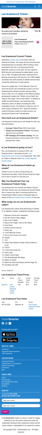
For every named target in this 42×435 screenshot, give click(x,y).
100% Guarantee (7, 353)
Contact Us (5, 349)
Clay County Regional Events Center (13, 289)
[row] (21, 42)
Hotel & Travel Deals (8, 365)
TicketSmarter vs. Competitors (11, 363)
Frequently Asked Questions (11, 351)
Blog (3, 370)
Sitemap (4, 386)
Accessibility (6, 384)
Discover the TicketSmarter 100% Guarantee (21, 2)
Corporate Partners (8, 361)
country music (15, 60)
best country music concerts (21, 197)
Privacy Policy (6, 380)
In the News (5, 367)
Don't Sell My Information (10, 382)
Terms (4, 377)
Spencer (5, 285)
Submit (5, 412)
